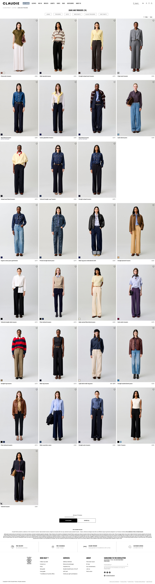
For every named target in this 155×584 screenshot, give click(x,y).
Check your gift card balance (70, 573)
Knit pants (103, 14)
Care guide (42, 571)
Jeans (48, 14)
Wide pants (77, 14)
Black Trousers (90, 14)
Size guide (42, 569)
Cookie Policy (131, 581)
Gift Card (65, 571)
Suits (67, 14)
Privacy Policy (123, 581)
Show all (87, 520)
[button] (25, 3)
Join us (88, 569)
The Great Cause (90, 561)
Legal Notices (149, 581)
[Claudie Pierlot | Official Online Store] (11, 3)
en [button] (143, 3)
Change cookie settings (140, 581)
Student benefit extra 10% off (70, 569)
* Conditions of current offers (47, 573)
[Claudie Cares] (29, 560)
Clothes (14, 7)
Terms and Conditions (114, 581)
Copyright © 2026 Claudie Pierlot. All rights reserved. (14, 581)
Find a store (89, 571)
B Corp (88, 564)
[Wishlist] (36, 20)
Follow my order (44, 561)
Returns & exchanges (68, 564)
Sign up (127, 564)
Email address (107, 564)
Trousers (58, 14)
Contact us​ (42, 564)
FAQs (41, 566)
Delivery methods (67, 561)
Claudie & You (66, 566)
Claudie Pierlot (7, 7)
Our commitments (90, 566)
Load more (68, 520)
